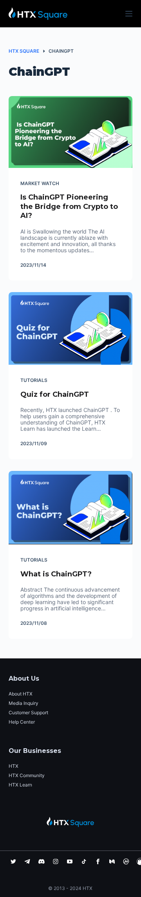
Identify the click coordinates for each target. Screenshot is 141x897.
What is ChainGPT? (56, 574)
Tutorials (33, 380)
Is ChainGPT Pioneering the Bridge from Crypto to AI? (69, 206)
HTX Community (27, 775)
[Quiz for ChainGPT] (71, 328)
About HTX (21, 694)
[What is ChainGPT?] (71, 507)
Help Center (22, 722)
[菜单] (128, 13)
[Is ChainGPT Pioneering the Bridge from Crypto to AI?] (71, 132)
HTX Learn (20, 785)
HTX (13, 766)
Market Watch (39, 183)
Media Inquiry (23, 703)
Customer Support (28, 712)
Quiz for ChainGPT (54, 394)
